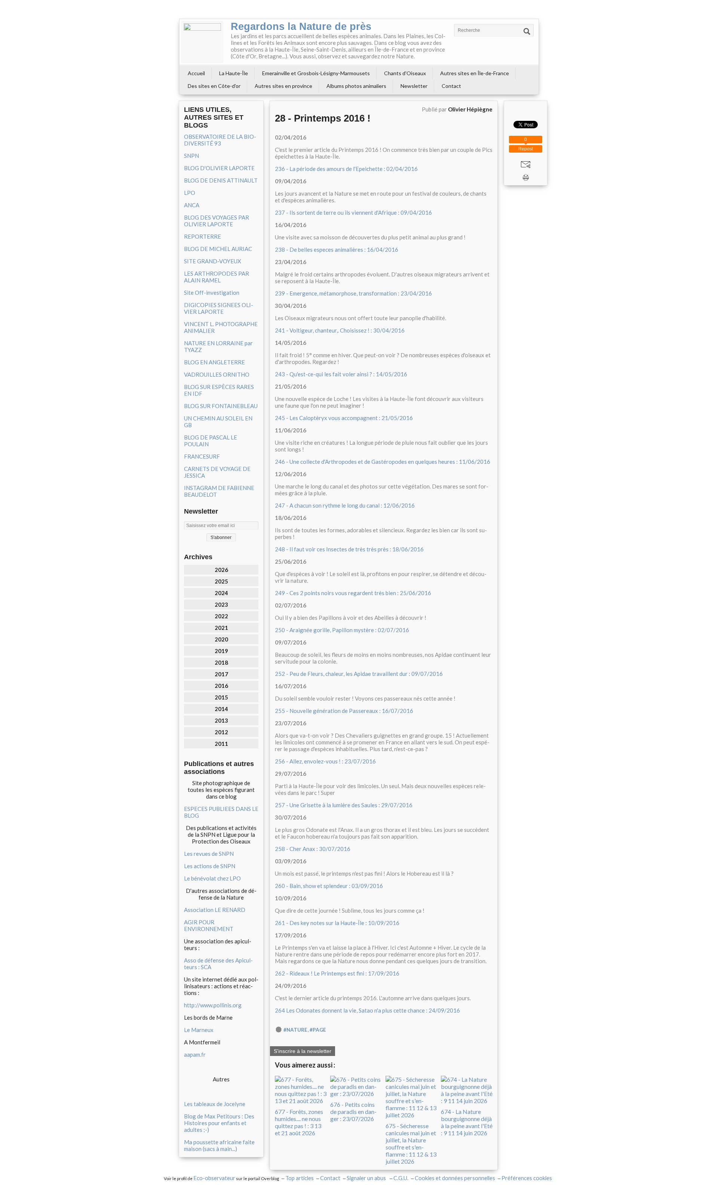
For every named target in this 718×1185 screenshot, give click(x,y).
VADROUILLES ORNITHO (216, 374)
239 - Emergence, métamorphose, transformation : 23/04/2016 (353, 293)
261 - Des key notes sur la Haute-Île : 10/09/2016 (337, 922)
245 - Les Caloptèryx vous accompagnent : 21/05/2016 (344, 417)
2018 (221, 662)
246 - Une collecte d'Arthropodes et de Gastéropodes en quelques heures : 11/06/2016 (382, 461)
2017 (221, 674)
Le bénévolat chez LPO (212, 878)
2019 (221, 650)
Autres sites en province (283, 86)
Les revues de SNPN (209, 853)
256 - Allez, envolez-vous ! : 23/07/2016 (325, 761)
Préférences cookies (526, 1178)
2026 (221, 569)
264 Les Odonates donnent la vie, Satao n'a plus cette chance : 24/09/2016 (367, 1010)
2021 (221, 627)
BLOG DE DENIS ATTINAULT (221, 180)
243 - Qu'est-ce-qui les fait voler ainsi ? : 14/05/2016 (341, 374)
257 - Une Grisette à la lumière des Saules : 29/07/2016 (343, 805)
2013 (221, 720)
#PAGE (318, 1030)
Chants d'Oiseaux (405, 73)
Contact (451, 86)
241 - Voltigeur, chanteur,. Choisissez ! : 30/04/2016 (340, 330)
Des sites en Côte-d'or (214, 86)
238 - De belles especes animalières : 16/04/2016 (336, 249)
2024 (221, 593)
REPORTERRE (202, 236)
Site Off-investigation (211, 292)
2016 (221, 685)
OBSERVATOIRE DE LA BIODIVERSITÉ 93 (220, 140)
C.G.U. (400, 1178)
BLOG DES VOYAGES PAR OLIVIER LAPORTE (216, 220)
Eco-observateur (214, 1178)
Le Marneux (199, 1029)
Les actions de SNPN (209, 866)
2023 (221, 604)
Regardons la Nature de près (301, 26)
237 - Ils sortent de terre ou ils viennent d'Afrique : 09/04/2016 (353, 212)
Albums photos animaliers (356, 86)
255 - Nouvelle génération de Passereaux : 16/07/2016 (344, 710)
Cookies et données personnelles (455, 1178)
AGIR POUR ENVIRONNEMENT (208, 925)
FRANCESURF (202, 456)
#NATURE (295, 1030)
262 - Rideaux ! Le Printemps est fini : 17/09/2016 (337, 973)
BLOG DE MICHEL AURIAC (218, 248)
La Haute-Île (233, 73)
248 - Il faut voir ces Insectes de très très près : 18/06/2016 (349, 549)
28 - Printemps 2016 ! (323, 118)
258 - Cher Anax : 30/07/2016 (312, 848)
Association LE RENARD (214, 909)
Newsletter (414, 86)
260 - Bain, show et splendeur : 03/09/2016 (329, 885)
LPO (189, 192)
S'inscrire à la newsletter (302, 1051)
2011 (221, 743)
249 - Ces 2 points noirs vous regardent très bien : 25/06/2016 (353, 593)
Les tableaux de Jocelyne (214, 1103)
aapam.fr (195, 1054)
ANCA (191, 205)
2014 (221, 708)
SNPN (191, 155)
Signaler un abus (367, 1178)
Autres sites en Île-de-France (474, 73)
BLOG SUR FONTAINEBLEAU (221, 405)
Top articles (299, 1178)
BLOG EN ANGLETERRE (214, 362)
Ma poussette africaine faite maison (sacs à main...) (219, 1145)
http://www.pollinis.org (213, 1005)
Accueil (196, 73)
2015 (221, 697)
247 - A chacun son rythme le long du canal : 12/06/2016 (345, 505)
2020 (221, 639)
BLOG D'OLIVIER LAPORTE (219, 168)
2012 (221, 732)
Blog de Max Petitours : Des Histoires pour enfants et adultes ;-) (219, 1123)
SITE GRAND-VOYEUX (212, 261)
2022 (221, 616)
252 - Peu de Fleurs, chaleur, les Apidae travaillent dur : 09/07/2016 (359, 673)
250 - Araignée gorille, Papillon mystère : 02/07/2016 (342, 630)
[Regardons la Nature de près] (202, 42)
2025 (221, 581)
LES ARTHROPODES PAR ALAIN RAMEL (216, 277)
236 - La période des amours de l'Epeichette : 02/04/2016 (346, 168)
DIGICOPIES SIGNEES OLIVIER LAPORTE (218, 308)
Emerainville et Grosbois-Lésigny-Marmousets (316, 73)
